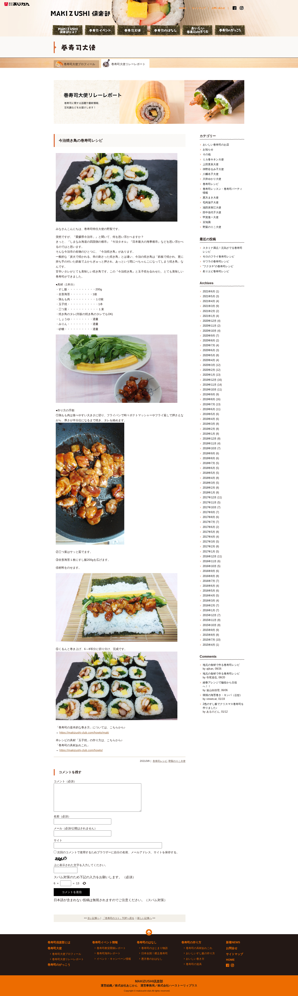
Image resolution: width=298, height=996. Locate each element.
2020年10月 (210, 330)
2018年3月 (209, 482)
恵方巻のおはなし (151, 958)
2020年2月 (209, 369)
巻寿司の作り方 (191, 942)
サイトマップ (198, 8)
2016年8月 (209, 576)
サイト (58, 840)
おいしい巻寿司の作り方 (197, 31)
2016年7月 (209, 580)
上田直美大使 (211, 164)
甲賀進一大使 (211, 217)
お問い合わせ (218, 8)
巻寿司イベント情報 (105, 942)
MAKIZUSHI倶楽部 (149, 981)
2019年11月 (210, 384)
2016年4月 (209, 595)
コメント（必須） (65, 781)
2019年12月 (210, 379)
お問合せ (231, 948)
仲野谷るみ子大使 (213, 169)
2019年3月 (209, 423)
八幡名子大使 (211, 174)
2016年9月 (209, 571)
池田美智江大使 (212, 207)
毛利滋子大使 (211, 202)
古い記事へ (93, 918)
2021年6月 (209, 291)
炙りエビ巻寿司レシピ (216, 271)
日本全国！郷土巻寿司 (154, 953)
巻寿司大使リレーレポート (128, 64)
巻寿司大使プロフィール (79, 64)
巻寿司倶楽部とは (59, 942)
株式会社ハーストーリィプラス (177, 985)
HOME (182, 8)
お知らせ (208, 149)
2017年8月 (209, 517)
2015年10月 (210, 625)
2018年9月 (209, 453)
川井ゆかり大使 (212, 178)
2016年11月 (210, 561)
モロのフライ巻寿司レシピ (218, 256)
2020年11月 (210, 325)
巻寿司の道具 (194, 964)
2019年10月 (210, 389)
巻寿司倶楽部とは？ (68, 31)
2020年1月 (209, 374)
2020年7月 (209, 345)
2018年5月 (209, 472)
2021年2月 (209, 311)
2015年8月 (209, 634)
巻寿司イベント (100, 31)
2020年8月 (209, 340)
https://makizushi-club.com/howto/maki (84, 732)
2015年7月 (209, 639)
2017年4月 (209, 536)
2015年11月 (210, 620)
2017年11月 (210, 502)
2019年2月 (209, 428)
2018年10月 (210, 448)
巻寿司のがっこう (230, 31)
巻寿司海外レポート (108, 953)
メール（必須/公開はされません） (75, 828)
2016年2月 (209, 605)
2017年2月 (209, 546)
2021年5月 (209, 296)
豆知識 (207, 222)
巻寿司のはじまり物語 (154, 948)
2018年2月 (209, 487)
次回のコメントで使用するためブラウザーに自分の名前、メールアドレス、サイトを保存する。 (118, 852)
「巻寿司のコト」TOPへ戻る (118, 918)
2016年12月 (210, 556)
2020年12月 (210, 320)
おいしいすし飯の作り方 (200, 953)
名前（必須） (62, 816)
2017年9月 (209, 512)
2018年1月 (209, 492)
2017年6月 (209, 527)
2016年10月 (210, 566)
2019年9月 (209, 394)
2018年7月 (209, 463)
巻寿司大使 (133, 31)
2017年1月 (209, 551)
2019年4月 (209, 418)
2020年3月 (209, 365)
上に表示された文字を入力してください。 (81, 865)
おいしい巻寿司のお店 (216, 144)
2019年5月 (209, 414)
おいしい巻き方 (195, 958)
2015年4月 (209, 644)
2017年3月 (209, 541)
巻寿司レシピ (160, 761)
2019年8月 (209, 399)
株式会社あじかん (17, 4)
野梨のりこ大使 (176, 761)
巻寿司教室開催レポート (111, 948)
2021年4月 (209, 301)
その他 (207, 154)
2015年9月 (209, 629)
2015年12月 (210, 615)
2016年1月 (209, 610)
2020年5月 (209, 355)
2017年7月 (209, 521)
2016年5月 (209, 590)
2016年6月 (209, 585)
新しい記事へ (144, 918)
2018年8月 (209, 458)
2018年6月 (209, 468)
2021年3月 (209, 306)
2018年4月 (209, 477)
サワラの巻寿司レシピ (216, 261)
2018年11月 (210, 443)
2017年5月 (209, 531)
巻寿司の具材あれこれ (199, 948)
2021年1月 (209, 315)
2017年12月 (210, 497)
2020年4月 (209, 360)
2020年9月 (209, 335)
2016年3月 (209, 600)
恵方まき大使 (211, 197)
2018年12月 (210, 438)
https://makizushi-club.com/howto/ (81, 750)
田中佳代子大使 (212, 212)
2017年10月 (210, 507)
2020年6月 (209, 350)
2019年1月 (209, 433)
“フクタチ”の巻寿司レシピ (218, 266)
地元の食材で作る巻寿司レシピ (221, 664)
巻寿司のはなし (165, 31)
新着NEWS (233, 942)
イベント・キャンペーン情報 (114, 958)
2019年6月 (209, 409)
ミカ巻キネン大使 (213, 159)
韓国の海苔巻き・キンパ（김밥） (222, 695)
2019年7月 (209, 404)
